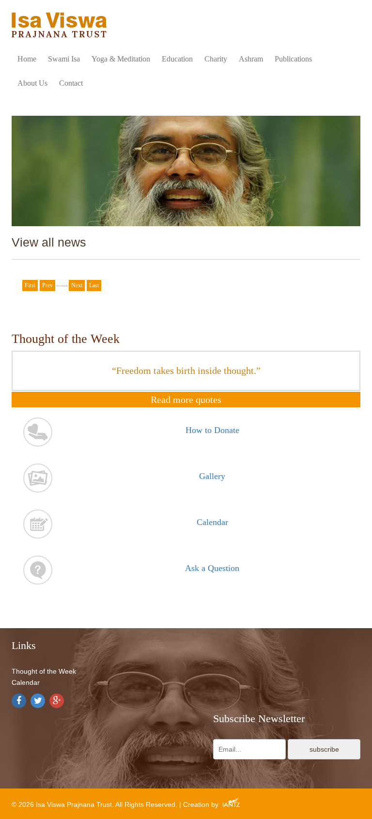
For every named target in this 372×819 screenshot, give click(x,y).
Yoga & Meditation (121, 59)
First (30, 285)
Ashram (251, 59)
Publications (293, 59)
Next (76, 285)
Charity (215, 59)
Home (26, 59)
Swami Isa (64, 59)
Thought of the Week (44, 671)
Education (177, 59)
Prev (47, 285)
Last (94, 285)
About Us (32, 83)
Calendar (26, 682)
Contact (71, 83)
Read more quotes (186, 399)
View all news (49, 242)
